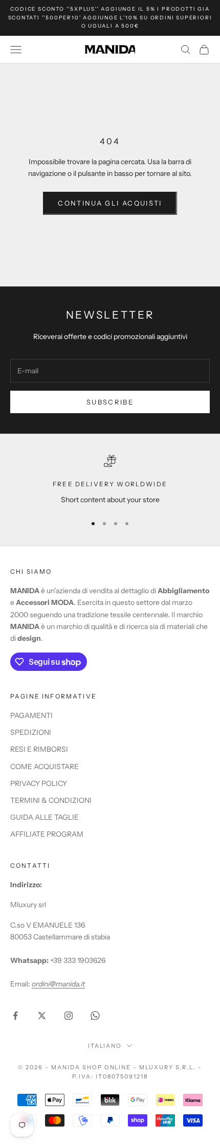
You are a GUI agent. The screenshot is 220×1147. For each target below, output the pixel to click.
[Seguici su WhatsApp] (95, 1015)
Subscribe (110, 402)
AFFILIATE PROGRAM (46, 834)
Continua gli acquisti (110, 203)
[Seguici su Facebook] (15, 1015)
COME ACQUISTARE (44, 766)
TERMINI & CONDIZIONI (51, 800)
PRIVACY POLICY (38, 783)
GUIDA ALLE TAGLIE (44, 817)
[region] (110, 480)
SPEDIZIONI (30, 732)
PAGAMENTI (31, 715)
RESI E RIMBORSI (39, 749)
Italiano (105, 1045)
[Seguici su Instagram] (68, 1015)
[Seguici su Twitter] (42, 1015)
